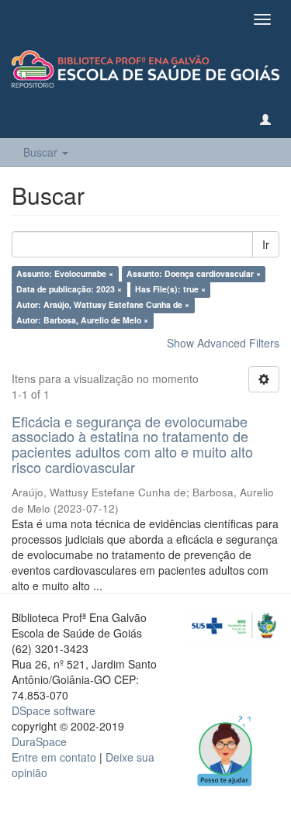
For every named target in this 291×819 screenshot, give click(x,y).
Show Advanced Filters (223, 343)
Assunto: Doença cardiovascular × (193, 274)
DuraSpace (39, 741)
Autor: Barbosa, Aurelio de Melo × (82, 321)
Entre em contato (54, 757)
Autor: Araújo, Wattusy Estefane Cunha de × (102, 305)
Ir (265, 244)
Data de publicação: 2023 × (69, 289)
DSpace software (53, 710)
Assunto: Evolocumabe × (64, 274)
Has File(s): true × (170, 289)
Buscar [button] (42, 152)
